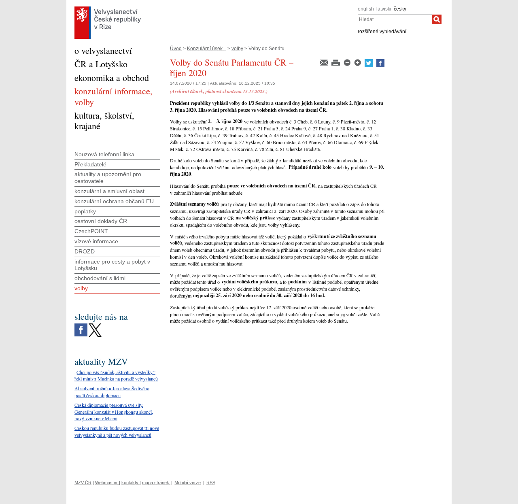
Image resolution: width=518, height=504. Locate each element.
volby (237, 48)
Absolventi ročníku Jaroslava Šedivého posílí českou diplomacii (111, 391)
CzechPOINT (91, 231)
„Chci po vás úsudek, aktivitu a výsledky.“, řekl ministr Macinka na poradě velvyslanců (116, 375)
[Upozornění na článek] (324, 62)
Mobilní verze (187, 482)
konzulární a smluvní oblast (109, 191)
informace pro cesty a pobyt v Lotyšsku (112, 265)
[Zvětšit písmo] (358, 62)
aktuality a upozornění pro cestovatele (107, 177)
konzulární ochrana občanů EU (114, 201)
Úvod (176, 48)
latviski (383, 9)
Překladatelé (90, 164)
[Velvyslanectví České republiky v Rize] (107, 8)
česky (400, 9)
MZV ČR (82, 482)
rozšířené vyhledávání (382, 31)
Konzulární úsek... (206, 48)
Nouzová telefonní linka (104, 154)
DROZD (84, 251)
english (366, 9)
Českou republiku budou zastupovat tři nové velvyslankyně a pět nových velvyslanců (116, 431)
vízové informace (96, 241)
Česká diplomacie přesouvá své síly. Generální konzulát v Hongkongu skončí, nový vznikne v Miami (113, 412)
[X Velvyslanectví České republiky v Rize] (95, 325)
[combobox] (395, 19)
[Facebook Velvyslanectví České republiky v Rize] (80, 325)
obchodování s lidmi (99, 278)
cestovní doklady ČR (100, 221)
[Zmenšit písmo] (348, 62)
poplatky (85, 211)
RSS (210, 482)
